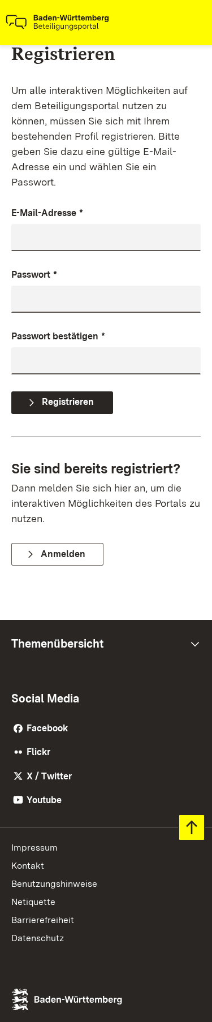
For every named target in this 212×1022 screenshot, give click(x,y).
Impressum (34, 847)
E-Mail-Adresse (47, 213)
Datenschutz (37, 938)
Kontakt (27, 865)
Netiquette (33, 901)
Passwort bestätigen (58, 336)
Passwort (34, 274)
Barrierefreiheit (42, 920)
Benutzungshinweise (54, 883)
